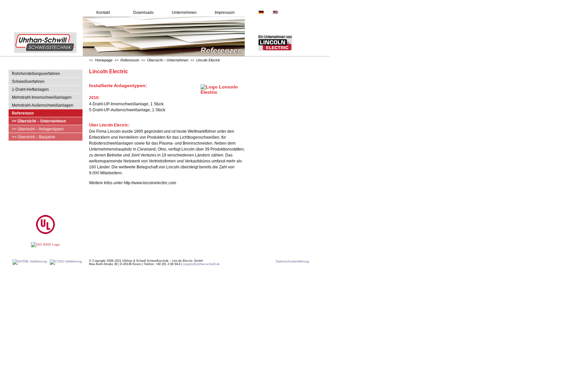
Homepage (103, 60)
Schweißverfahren (28, 81)
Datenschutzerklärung (292, 261)
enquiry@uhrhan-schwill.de (201, 264)
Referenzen (23, 113)
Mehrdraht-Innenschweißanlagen (42, 97)
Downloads (143, 12)
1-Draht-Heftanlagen (30, 89)
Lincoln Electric (208, 60)
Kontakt (103, 12)
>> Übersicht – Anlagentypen (38, 129)
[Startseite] (41, 55)
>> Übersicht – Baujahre (33, 137)
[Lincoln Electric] (268, 55)
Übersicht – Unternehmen (167, 60)
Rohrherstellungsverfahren (36, 73)
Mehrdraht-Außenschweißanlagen (42, 105)
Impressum (225, 12)
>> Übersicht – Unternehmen (39, 121)
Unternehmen (184, 12)
